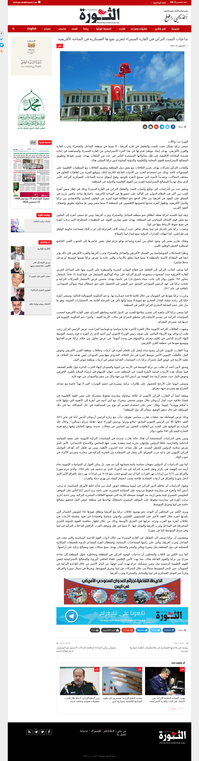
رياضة (86, 28)
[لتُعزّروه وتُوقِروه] (17, 252)
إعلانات (47, 28)
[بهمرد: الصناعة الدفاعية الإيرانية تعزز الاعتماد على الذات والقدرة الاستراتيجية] (165, 681)
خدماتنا (84, 730)
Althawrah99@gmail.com (25, 2)
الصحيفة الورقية (103, 28)
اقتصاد (74, 28)
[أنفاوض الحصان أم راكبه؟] (17, 294)
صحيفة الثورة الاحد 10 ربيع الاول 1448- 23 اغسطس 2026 (31, 200)
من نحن (121, 730)
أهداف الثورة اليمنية (159, 3)
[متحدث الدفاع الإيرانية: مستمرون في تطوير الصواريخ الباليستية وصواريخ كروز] (122, 681)
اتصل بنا (121, 734)
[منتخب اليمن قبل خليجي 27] (17, 280)
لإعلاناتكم (109, 730)
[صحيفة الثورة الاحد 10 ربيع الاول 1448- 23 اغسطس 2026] (31, 173)
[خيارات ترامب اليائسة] (17, 225)
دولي (59, 46)
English (31, 28)
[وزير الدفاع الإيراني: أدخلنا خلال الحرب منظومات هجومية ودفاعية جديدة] (80, 681)
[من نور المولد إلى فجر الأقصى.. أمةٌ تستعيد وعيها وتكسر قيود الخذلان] (17, 266)
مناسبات (62, 28)
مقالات (122, 28)
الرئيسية (175, 28)
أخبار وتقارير (160, 28)
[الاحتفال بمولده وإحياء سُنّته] (17, 308)
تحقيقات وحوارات (139, 28)
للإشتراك (96, 730)
